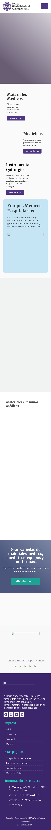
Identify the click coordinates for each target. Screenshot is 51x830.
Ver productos (16, 118)
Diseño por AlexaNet (25, 825)
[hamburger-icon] (44, 6)
